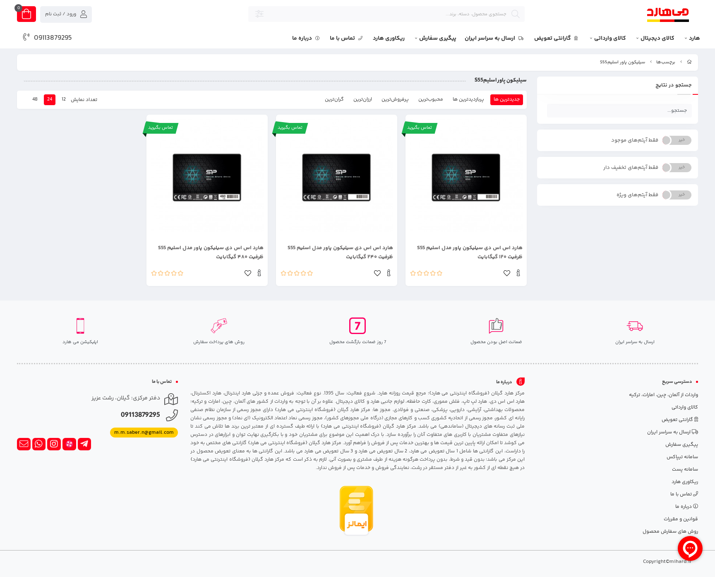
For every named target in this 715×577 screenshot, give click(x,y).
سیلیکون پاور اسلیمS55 (622, 62)
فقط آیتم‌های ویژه (637, 195)
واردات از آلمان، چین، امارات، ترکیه (663, 395)
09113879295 (53, 38)
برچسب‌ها (665, 62)
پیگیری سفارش (437, 38)
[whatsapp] (39, 444)
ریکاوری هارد (389, 38)
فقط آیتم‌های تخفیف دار (630, 167)
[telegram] (84, 444)
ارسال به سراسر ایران (490, 38)
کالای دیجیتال (657, 38)
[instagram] (54, 444)
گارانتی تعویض (553, 38)
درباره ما (302, 38)
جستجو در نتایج (673, 85)
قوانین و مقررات (681, 519)
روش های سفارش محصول (670, 532)
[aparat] (69, 444)
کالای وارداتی (610, 38)
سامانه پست (685, 470)
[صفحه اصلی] (689, 62)
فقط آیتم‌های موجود (634, 140)
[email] (23, 444)
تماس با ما (343, 38)
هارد (694, 38)
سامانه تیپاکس (682, 457)
